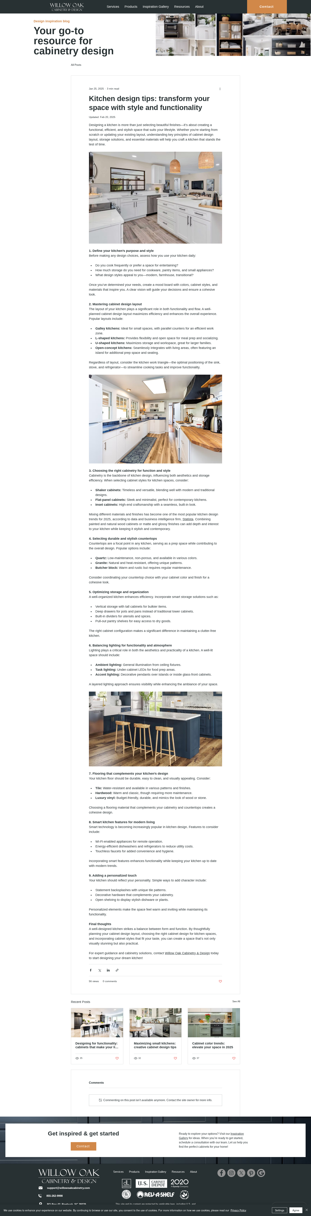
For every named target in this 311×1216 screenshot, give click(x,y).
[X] (241, 1173)
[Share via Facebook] (90, 970)
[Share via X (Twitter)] (99, 970)
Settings (279, 1210)
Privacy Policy (238, 1210)
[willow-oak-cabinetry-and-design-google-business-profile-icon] (261, 1173)
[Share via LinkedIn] (108, 970)
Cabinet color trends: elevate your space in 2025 (212, 1045)
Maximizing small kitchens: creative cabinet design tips (155, 1045)
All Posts (76, 64)
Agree (295, 1210)
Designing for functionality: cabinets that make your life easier (96, 1045)
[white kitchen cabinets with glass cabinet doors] (156, 1022)
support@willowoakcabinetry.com (68, 1187)
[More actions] (220, 88)
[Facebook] (221, 1173)
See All (236, 1001)
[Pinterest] (251, 1173)
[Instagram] (231, 1173)
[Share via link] (117, 970)
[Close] (307, 1210)
